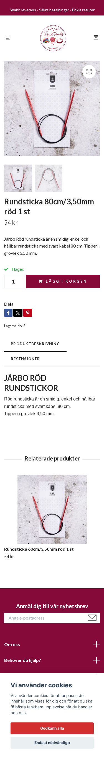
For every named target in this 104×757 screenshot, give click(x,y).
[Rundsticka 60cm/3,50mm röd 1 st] (52, 509)
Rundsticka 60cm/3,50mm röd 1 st (39, 549)
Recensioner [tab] (25, 359)
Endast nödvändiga (52, 742)
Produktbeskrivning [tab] (35, 344)
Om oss (12, 644)
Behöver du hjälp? (22, 660)
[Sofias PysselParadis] (53, 38)
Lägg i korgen (66, 281)
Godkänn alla (52, 728)
